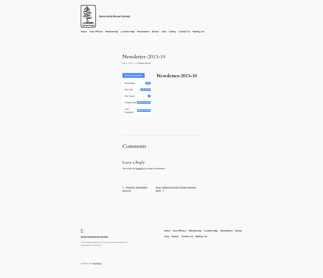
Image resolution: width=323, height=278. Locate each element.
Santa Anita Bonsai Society (114, 16)
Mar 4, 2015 (127, 63)
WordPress (97, 263)
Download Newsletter (133, 75)
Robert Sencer (144, 63)
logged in (140, 168)
